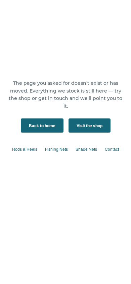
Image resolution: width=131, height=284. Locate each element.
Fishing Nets (56, 149)
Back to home (42, 125)
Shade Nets (86, 149)
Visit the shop (89, 125)
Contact (112, 149)
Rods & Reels (24, 149)
